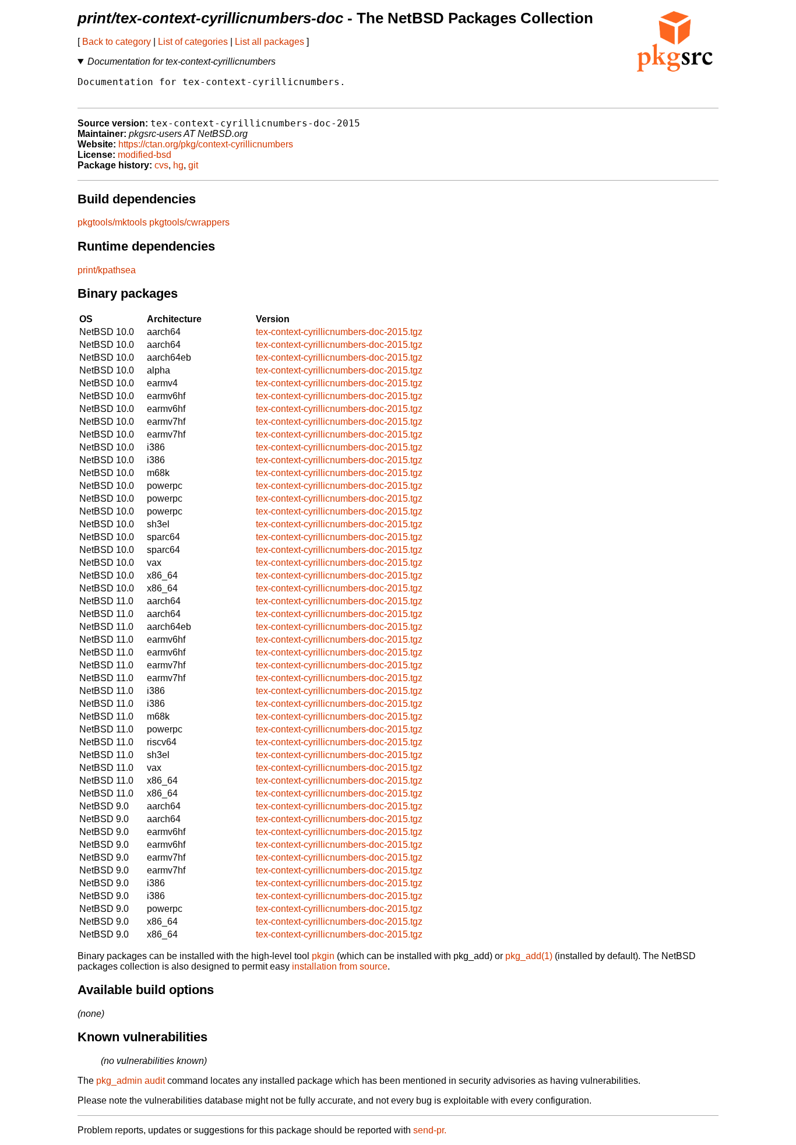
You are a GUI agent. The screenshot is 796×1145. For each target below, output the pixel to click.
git (193, 165)
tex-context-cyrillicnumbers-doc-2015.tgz (339, 332)
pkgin (323, 956)
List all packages (269, 42)
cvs (161, 165)
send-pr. (429, 1130)
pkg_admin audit (130, 1081)
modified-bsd (144, 155)
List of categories (193, 42)
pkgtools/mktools (112, 222)
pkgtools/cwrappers (189, 222)
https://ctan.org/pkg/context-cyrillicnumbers (205, 144)
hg (178, 165)
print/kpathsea (107, 270)
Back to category (116, 42)
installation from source (340, 966)
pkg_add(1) (528, 956)
